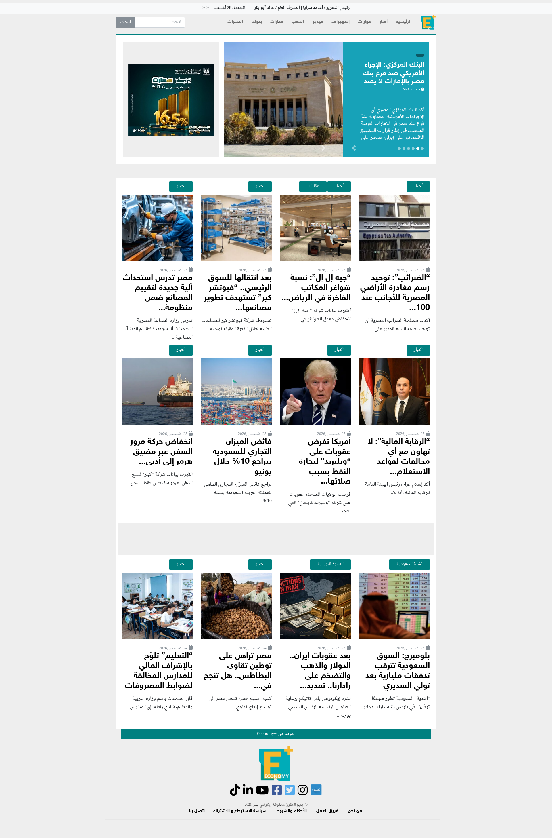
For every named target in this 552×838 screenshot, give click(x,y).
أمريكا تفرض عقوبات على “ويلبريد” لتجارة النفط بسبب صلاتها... (325, 462)
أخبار (383, 22)
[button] (323, 149)
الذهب (298, 22)
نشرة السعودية (409, 564)
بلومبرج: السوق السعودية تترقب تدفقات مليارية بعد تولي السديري (397, 671)
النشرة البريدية (330, 564)
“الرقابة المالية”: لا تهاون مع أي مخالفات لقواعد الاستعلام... (399, 457)
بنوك (257, 22)
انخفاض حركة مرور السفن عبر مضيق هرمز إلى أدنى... (161, 452)
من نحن (355, 811)
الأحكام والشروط (291, 811)
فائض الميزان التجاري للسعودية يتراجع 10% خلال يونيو (242, 457)
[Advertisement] (276, 539)
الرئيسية (403, 22)
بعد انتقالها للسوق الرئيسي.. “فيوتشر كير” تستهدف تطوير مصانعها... (238, 293)
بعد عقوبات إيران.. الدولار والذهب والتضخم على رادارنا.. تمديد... (320, 671)
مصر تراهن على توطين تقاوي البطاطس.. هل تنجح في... (238, 671)
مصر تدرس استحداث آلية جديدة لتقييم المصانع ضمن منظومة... (158, 293)
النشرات (235, 22)
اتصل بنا (197, 811)
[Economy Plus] (428, 22)
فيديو (317, 22)
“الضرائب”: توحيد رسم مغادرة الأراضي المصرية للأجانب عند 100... (395, 293)
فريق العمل (327, 811)
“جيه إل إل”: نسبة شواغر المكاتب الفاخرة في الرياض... (316, 288)
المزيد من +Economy (276, 733)
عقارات (276, 22)
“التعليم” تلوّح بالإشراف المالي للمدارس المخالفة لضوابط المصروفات (159, 671)
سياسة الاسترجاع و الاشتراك (240, 811)
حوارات (364, 22)
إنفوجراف (340, 22)
